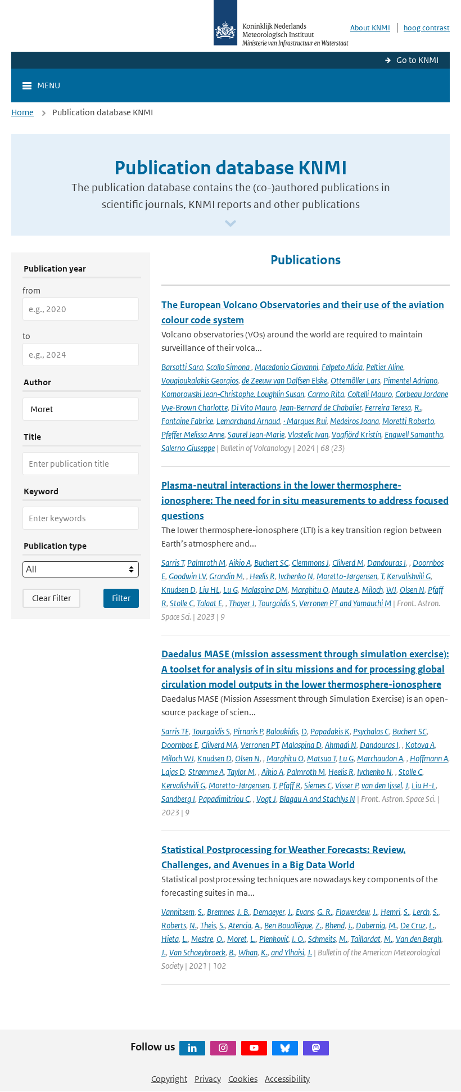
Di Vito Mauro (253, 407)
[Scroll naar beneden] (230, 224)
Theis (208, 925)
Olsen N (412, 589)
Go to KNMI (417, 60)
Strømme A (206, 771)
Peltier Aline (384, 367)
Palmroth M (206, 562)
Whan (247, 952)
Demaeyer (268, 911)
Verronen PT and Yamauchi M (345, 603)
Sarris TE (175, 731)
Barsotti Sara (182, 367)
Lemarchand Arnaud (248, 421)
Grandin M (226, 576)
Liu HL (209, 589)
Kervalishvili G (409, 576)
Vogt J (266, 798)
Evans (305, 911)
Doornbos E (179, 744)
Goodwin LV (187, 576)
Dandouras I (386, 562)
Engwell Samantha (414, 434)
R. (417, 407)
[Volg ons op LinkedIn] (192, 1048)
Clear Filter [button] (51, 598)
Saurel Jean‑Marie (256, 434)
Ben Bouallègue (288, 925)
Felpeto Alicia (342, 367)
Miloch (372, 589)
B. (232, 952)
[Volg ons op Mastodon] (316, 1048)
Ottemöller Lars (355, 380)
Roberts (173, 925)
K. (264, 952)
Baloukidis (282, 731)
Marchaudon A (380, 758)
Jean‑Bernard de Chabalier (320, 407)
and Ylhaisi (287, 952)
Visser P (346, 785)
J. (290, 911)
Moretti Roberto (408, 421)
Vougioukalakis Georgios (199, 380)
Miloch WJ (177, 758)
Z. (318, 925)
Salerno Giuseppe (188, 448)
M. (392, 925)
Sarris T (172, 562)
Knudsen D (178, 589)
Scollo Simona (228, 367)
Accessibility (287, 1078)
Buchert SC (271, 562)
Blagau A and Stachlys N (317, 798)
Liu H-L (424, 785)
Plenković (273, 938)
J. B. (243, 911)
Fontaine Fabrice (187, 421)
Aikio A (240, 562)
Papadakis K (330, 731)
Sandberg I (178, 798)
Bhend (335, 925)
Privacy (208, 1078)
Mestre (202, 938)
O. (220, 938)
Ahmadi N (340, 744)
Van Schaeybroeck (197, 952)
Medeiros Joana (354, 421)
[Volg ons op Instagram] (223, 1048)
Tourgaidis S (277, 603)
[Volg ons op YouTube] (254, 1048)
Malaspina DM (264, 589)
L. (432, 925)
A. (258, 925)
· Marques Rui (305, 421)
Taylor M (241, 771)
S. (201, 911)
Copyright (169, 1078)
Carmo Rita (326, 394)
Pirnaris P (248, 731)
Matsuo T (321, 758)
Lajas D (173, 771)
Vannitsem (178, 911)
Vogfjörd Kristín (356, 434)
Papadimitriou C (224, 798)
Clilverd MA (219, 744)
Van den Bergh (418, 938)
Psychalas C (371, 731)
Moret (237, 938)
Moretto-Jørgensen (347, 576)
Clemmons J (310, 562)
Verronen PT (259, 744)
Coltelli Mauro (369, 394)
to (26, 336)
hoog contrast (427, 28)
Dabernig (370, 925)
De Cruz (413, 925)
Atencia (239, 925)
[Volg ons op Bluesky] (285, 1048)
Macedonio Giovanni (286, 367)
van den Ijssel (381, 785)
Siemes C (318, 785)
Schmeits (322, 938)
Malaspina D (302, 744)
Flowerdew (352, 911)
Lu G (230, 589)
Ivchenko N (295, 576)
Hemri (390, 911)
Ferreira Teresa (388, 407)
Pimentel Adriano (410, 380)
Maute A (345, 589)
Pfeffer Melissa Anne (192, 434)
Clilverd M (348, 562)
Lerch (421, 911)
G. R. (324, 911)
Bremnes (220, 911)
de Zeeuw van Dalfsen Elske (284, 380)
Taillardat (366, 938)
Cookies (242, 1078)
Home (22, 112)
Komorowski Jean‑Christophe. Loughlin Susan (232, 394)
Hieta (170, 938)
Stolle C (181, 603)
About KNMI (370, 28)
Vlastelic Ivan (308, 434)
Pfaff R (290, 785)
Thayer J (242, 603)
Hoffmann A (429, 758)
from (31, 290)
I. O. (298, 938)
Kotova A (420, 744)
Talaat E (209, 603)
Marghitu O (309, 589)
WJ (391, 589)
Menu (48, 85)
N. (193, 925)
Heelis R (262, 576)
